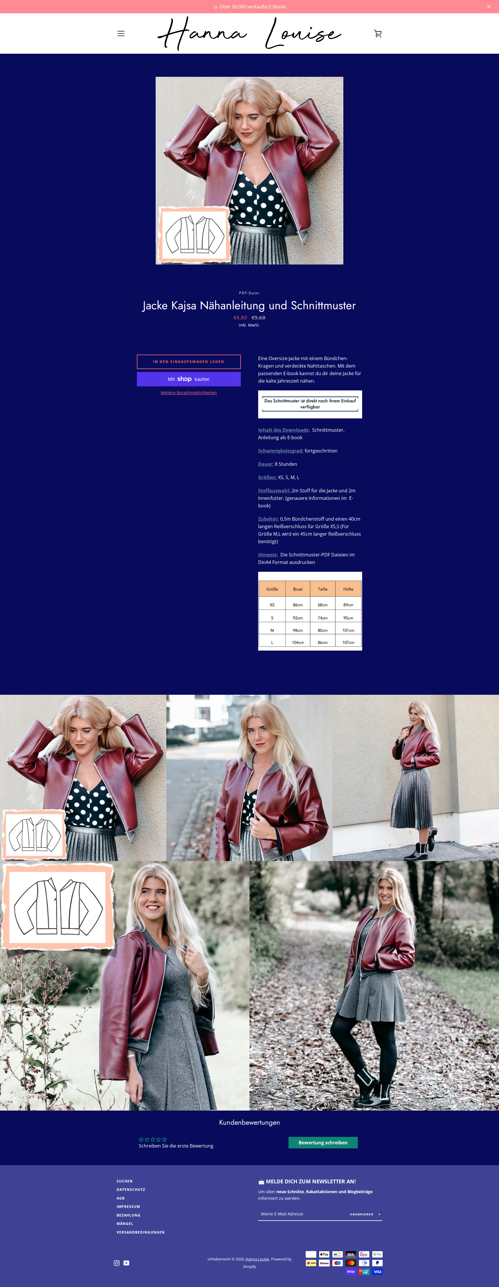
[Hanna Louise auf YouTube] (126, 1262)
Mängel (125, 1223)
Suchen (125, 1181)
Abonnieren (362, 1214)
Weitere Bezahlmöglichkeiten (189, 392)
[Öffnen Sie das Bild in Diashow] (249, 171)
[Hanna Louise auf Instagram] (117, 1262)
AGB (121, 1198)
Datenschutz (131, 1189)
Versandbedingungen (141, 1232)
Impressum (128, 1206)
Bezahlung (129, 1215)
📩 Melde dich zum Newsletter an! (307, 1181)
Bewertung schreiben (323, 1142)
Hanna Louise (257, 1259)
